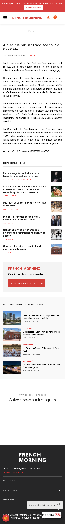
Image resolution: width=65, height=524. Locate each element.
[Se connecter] (48, 17)
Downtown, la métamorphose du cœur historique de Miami (41, 317)
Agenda (8, 223)
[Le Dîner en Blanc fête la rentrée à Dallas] (12, 350)
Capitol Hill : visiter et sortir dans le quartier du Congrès (22, 247)
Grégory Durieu (30, 321)
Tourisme (9, 253)
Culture (8, 239)
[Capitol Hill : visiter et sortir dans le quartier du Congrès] (12, 334)
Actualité (30, 55)
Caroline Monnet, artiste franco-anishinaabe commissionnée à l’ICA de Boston (24, 232)
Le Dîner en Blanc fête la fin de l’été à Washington (42, 366)
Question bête (12, 209)
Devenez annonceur (13, 472)
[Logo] (26, 18)
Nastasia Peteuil (31, 338)
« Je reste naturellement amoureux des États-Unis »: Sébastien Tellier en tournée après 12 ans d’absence (25, 189)
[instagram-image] (12, 414)
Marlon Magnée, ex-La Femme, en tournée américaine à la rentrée (21, 175)
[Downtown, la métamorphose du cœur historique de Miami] (12, 318)
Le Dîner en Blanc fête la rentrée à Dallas (41, 349)
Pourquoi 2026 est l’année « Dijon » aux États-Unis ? (24, 204)
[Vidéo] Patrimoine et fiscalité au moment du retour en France (21, 218)
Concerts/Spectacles (17, 180)
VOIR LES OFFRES (33, 7)
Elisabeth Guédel (31, 354)
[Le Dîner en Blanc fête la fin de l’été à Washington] (12, 367)
